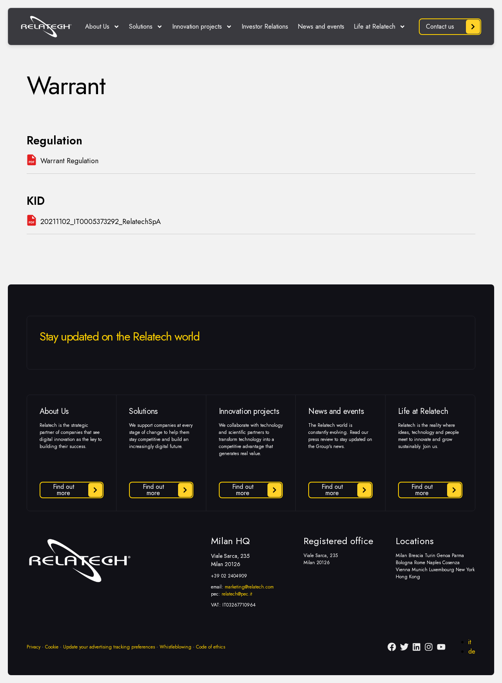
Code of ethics (210, 646)
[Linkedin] (416, 646)
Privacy (33, 646)
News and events (321, 26)
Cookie (51, 646)
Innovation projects (197, 26)
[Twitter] (404, 646)
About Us (97, 26)
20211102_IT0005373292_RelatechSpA (100, 222)
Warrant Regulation (69, 161)
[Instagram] (429, 646)
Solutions (141, 26)
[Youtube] (441, 646)
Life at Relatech (374, 26)
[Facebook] (392, 646)
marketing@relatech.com (249, 586)
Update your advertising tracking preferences (109, 646)
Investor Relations (265, 26)
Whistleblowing (175, 646)
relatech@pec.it (237, 593)
